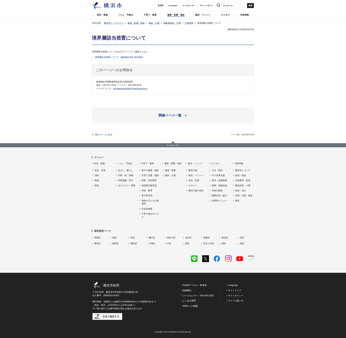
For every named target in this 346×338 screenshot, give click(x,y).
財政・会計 (240, 190)
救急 (97, 180)
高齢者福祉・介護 (172, 23)
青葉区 (97, 237)
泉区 (133, 237)
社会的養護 (147, 209)
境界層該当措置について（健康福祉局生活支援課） (120, 57)
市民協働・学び (125, 180)
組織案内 (187, 290)
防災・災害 (100, 170)
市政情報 (239, 163)
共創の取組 (217, 190)
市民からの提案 (190, 306)
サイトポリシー (235, 295)
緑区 (224, 243)
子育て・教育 (147, 163)
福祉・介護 (154, 23)
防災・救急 (99, 163)
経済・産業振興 (219, 180)
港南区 (206, 237)
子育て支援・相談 (150, 175)
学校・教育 (147, 190)
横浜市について (242, 170)
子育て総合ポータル (150, 215)
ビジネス (215, 163)
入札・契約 (217, 170)
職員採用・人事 (242, 185)
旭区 (114, 237)
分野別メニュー (219, 201)
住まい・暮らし (125, 170)
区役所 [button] (161, 5)
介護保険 (189, 23)
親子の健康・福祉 (150, 170)
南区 (242, 243)
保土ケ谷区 (208, 243)
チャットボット (206, 5)
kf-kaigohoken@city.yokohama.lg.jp (130, 88)
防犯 (97, 185)
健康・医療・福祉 (136, 23)
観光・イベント (195, 163)
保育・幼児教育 (149, 180)
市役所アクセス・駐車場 (195, 285)
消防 (97, 175)
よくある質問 (189, 301)
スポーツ (192, 185)
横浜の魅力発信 (196, 190)
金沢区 (188, 237)
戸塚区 (152, 243)
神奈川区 (171, 237)
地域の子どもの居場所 (150, 202)
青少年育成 (147, 195)
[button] (173, 115)
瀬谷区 (97, 243)
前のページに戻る (103, 134)
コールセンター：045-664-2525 (198, 295)
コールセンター (188, 5)
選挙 (237, 201)
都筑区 (115, 243)
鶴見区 (134, 243)
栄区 (242, 237)
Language (233, 285)
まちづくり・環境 (126, 185)
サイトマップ (234, 290)
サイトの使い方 (235, 301)
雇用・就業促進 (219, 185)
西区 (187, 243)
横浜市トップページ (114, 23)
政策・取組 (240, 175)
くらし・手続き (125, 163)
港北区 (225, 237)
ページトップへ (173, 145)
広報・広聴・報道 (243, 195)
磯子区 (152, 237)
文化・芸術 (193, 180)
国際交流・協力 (219, 195)
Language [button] (172, 5)
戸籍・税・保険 (125, 175)
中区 (169, 243)
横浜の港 (192, 170)
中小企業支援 (218, 175)
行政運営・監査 (242, 180)
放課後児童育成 (149, 185)
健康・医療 (170, 170)
